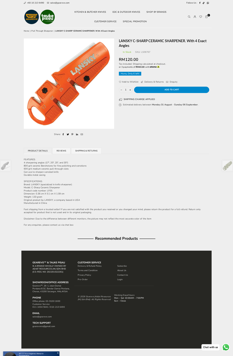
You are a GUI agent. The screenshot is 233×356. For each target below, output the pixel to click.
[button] (206, 17)
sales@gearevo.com (59, 2)
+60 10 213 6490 (35, 2)
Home (26, 31)
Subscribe (122, 266)
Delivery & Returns (154, 81)
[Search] (189, 17)
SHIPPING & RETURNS (86, 150)
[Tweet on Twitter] (68, 134)
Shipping (137, 63)
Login (120, 279)
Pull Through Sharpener (42, 31)
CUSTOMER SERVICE (105, 21)
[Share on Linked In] (77, 134)
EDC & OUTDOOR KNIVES (126, 11)
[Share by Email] (82, 134)
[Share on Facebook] (63, 134)
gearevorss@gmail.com (43, 326)
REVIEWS (61, 150)
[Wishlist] (201, 17)
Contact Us (122, 275)
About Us (121, 270)
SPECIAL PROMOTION (135, 21)
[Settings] (195, 17)
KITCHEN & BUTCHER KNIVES (90, 11)
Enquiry (173, 81)
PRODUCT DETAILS (38, 150)
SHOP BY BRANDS (156, 11)
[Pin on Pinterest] (72, 134)
